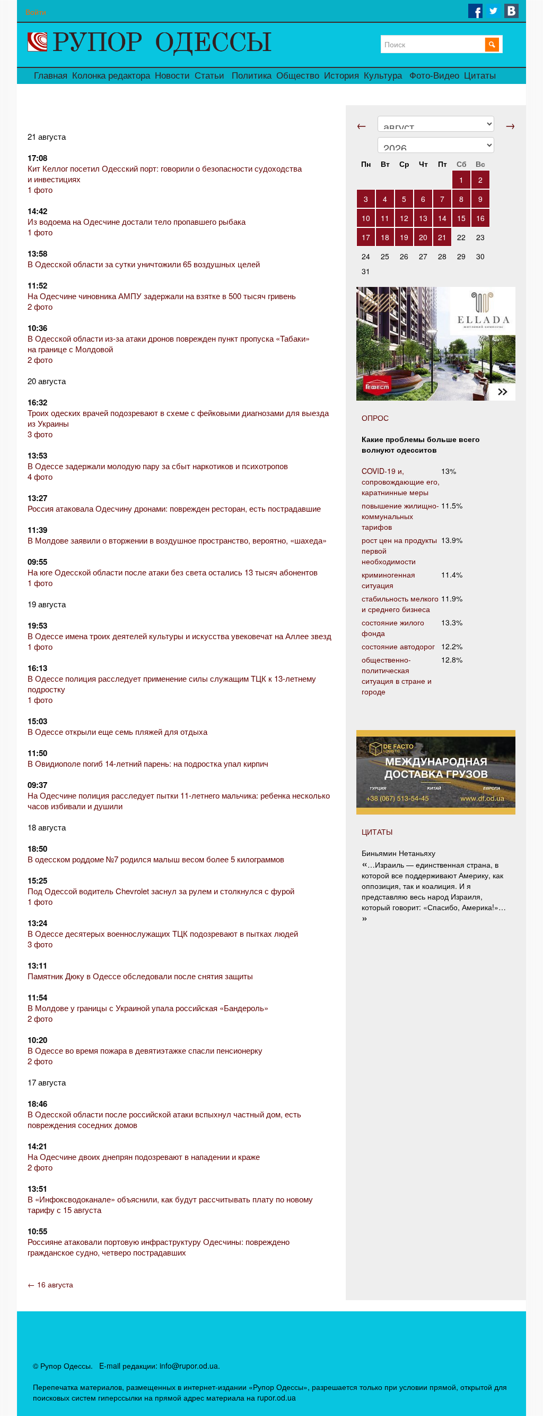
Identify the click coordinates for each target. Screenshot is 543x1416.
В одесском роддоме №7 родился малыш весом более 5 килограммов (156, 858)
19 (404, 237)
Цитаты (480, 76)
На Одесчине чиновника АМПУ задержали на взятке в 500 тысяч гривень (162, 295)
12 (404, 218)
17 (366, 237)
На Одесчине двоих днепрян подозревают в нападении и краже (144, 1156)
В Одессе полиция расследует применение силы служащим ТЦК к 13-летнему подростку (172, 683)
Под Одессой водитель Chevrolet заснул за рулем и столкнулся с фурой (161, 890)
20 (423, 237)
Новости (172, 76)
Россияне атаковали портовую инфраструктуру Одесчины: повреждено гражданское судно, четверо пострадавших (159, 1247)
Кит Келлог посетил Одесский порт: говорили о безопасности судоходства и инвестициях (165, 173)
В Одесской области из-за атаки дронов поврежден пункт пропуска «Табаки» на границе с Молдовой (169, 343)
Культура (383, 76)
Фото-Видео (434, 76)
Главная (50, 76)
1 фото (40, 189)
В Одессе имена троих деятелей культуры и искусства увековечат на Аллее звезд (179, 635)
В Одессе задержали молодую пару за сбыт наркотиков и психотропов (158, 465)
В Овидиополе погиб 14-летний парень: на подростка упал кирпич (148, 763)
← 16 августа (50, 1284)
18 (385, 237)
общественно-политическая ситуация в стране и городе (397, 675)
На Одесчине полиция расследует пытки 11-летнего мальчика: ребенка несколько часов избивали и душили (179, 800)
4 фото (40, 476)
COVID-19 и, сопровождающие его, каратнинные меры (401, 481)
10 (366, 218)
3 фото (40, 433)
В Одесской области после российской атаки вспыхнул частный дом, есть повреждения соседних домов (164, 1119)
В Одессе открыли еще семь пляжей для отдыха (117, 731)
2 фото (40, 306)
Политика (252, 76)
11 (385, 218)
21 (442, 237)
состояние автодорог (398, 646)
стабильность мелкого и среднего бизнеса (400, 603)
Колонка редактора (111, 76)
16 (480, 218)
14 (442, 218)
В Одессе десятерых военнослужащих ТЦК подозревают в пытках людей (163, 933)
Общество (297, 76)
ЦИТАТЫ (377, 831)
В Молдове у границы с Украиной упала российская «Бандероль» (148, 1007)
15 (461, 218)
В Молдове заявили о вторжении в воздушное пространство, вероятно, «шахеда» (177, 540)
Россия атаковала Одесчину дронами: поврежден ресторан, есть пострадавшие (174, 508)
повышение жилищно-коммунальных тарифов (400, 516)
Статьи (209, 76)
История (341, 76)
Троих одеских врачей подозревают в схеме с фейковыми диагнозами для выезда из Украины (178, 418)
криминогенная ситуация (388, 579)
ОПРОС (375, 417)
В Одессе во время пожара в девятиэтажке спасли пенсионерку (145, 1050)
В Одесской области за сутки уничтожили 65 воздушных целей (144, 263)
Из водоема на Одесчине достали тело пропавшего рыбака (137, 221)
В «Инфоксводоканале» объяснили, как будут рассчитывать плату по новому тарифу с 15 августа (170, 1204)
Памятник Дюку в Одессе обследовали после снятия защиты (140, 975)
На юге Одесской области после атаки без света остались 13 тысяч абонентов (173, 572)
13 (423, 218)
